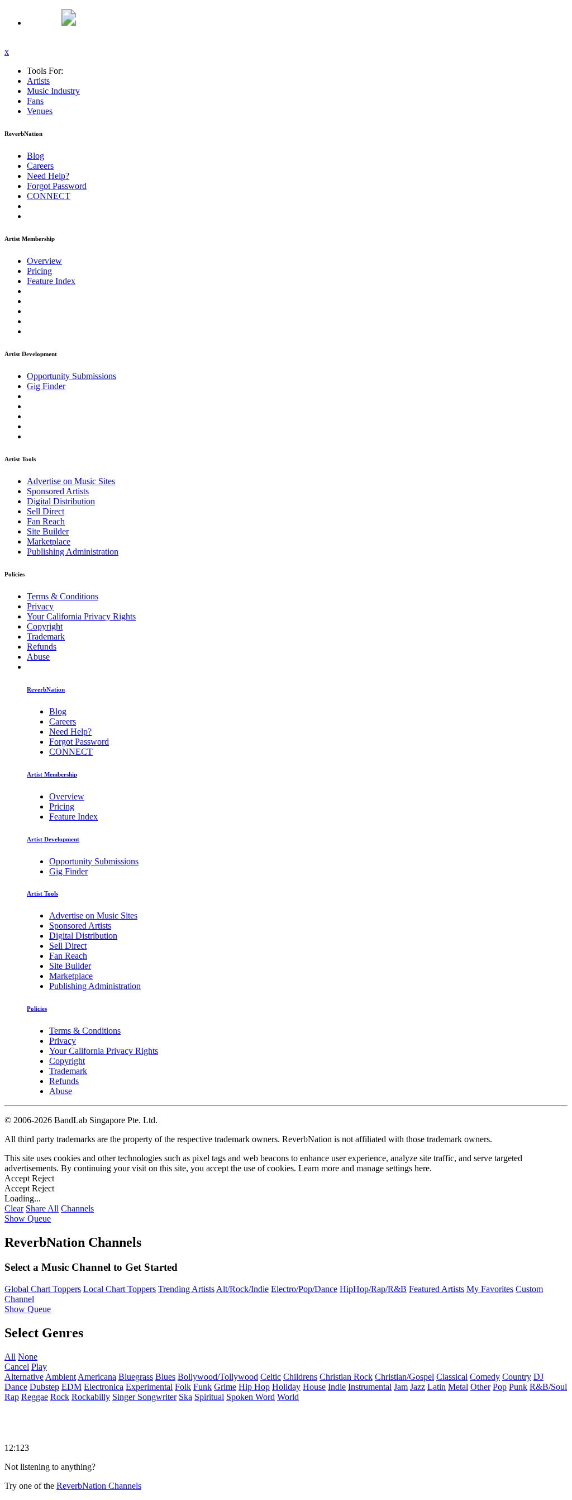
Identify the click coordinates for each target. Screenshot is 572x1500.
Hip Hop (254, 1387)
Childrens (300, 1376)
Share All (42, 1208)
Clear (13, 1208)
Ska (185, 1397)
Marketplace (48, 541)
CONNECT (48, 196)
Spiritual (209, 1397)
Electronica (103, 1387)
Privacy (40, 606)
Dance (15, 1387)
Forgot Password (57, 186)
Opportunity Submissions (71, 376)
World (288, 1397)
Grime (225, 1387)
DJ (538, 1376)
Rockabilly (91, 1397)
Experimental (149, 1387)
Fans (35, 101)
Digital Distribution (61, 501)
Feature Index (51, 281)
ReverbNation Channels (98, 1485)
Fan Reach (46, 521)
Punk (518, 1387)
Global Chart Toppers (42, 1289)
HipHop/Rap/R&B (373, 1289)
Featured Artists (436, 1289)
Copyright (45, 626)
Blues (165, 1376)
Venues (40, 111)
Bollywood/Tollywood (218, 1376)
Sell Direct (45, 511)
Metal (458, 1387)
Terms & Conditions (62, 596)
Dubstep (44, 1387)
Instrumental (370, 1387)
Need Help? (48, 176)
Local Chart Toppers (119, 1289)
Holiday (286, 1387)
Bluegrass (135, 1376)
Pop (500, 1387)
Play (39, 1366)
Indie (337, 1387)
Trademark (46, 636)
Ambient (60, 1376)
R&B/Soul (548, 1387)
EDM (71, 1387)
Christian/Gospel (404, 1376)
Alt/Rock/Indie (242, 1289)
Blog (35, 155)
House (314, 1387)
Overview (44, 261)
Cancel (16, 1366)
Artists (38, 81)
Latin (436, 1387)
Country (516, 1376)
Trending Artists (186, 1289)
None (27, 1356)
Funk (202, 1387)
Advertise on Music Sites (71, 481)
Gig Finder (46, 386)
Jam (401, 1387)
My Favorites (489, 1289)
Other (480, 1387)
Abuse (38, 656)
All (10, 1356)
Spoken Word (250, 1397)
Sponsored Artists (58, 491)
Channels (77, 1208)
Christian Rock (346, 1376)
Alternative (24, 1376)
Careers (40, 166)
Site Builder (48, 531)
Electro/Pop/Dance (304, 1289)
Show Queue (27, 1218)
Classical (452, 1376)
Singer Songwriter (144, 1397)
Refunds (41, 646)
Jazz (417, 1387)
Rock (59, 1397)
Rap (11, 1397)
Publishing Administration (72, 551)
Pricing (39, 271)
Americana (97, 1376)
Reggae (34, 1397)
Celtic (270, 1376)
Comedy (485, 1376)
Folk (183, 1387)
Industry (53, 91)
